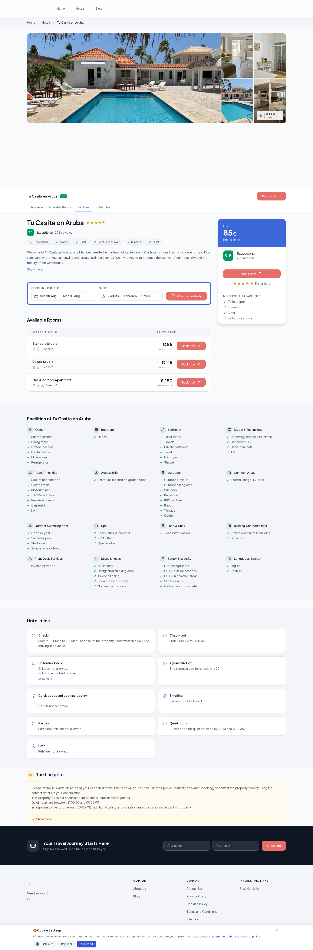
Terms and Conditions (202, 911)
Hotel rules (102, 207)
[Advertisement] (156, 156)
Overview (36, 207)
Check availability (189, 296)
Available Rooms (60, 207)
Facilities (83, 207)
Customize (46, 944)
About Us (139, 888)
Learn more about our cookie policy (236, 936)
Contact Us (194, 888)
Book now (269, 196)
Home (61, 8)
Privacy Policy (196, 896)
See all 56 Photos (270, 115)
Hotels (80, 8)
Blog (99, 8)
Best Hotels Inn (250, 888)
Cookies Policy (197, 904)
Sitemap (192, 919)
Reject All (66, 944)
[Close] (277, 930)
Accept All (87, 944)
